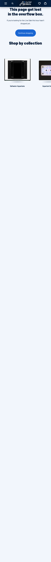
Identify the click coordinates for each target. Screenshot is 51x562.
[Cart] (45, 3)
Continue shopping (25, 33)
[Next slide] (46, 70)
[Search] (12, 3)
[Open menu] (5, 3)
